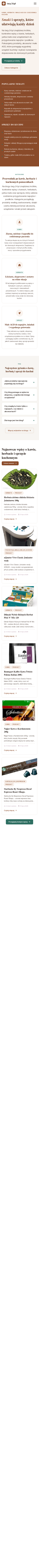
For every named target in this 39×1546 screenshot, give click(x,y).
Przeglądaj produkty (12, 61)
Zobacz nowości (9, 463)
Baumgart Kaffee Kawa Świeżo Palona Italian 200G (18, 673)
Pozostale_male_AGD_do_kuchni (18, 550)
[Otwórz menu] (35, 3)
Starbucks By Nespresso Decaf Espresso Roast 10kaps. (18, 790)
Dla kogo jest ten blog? (14, 420)
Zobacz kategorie (11, 68)
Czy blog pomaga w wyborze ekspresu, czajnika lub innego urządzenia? (17, 395)
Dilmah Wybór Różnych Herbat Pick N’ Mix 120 (18, 616)
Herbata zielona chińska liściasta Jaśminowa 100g (19, 499)
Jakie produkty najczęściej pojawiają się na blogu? (15, 382)
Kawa (7, 667)
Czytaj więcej (9, 519)
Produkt (18, 493)
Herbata (8, 493)
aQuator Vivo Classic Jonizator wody (18, 559)
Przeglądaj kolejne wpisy (18, 822)
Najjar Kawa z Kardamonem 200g (17, 730)
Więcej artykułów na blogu (18, 430)
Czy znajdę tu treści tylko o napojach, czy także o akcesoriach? (15, 409)
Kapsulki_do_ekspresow (15, 781)
